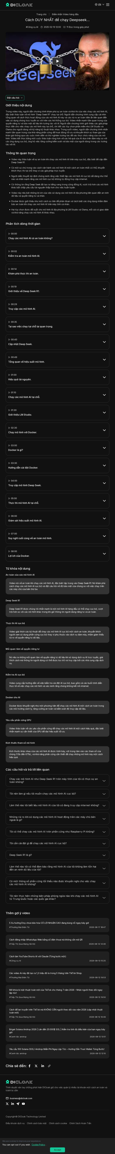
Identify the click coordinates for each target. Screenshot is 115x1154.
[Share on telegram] (17, 1103)
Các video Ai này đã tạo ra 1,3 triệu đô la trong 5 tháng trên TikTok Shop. (45, 973)
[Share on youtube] (23, 1103)
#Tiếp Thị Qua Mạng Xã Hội (22, 944)
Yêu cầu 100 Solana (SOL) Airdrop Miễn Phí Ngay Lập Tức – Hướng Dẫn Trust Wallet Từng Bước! (56, 1049)
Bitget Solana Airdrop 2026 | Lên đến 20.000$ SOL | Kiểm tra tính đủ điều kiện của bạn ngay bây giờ (57, 1031)
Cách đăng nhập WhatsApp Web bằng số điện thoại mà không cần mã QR (46, 939)
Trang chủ (41, 14)
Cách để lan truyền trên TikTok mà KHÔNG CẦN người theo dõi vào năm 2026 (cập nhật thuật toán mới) (56, 1011)
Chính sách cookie (58, 1123)
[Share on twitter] (7, 1103)
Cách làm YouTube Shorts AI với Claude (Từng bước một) (37, 956)
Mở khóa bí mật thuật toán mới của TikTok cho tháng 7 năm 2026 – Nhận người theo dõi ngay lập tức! (55, 991)
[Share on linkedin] (12, 1103)
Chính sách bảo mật (37, 1123)
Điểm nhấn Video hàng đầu (65, 14)
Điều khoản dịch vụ (15, 1123)
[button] (99, 4)
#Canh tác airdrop (18, 1036)
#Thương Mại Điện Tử (19, 927)
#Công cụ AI (32, 27)
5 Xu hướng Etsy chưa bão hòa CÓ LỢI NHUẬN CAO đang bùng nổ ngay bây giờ (49, 923)
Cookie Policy (38, 1144)
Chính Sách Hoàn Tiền (80, 1123)
